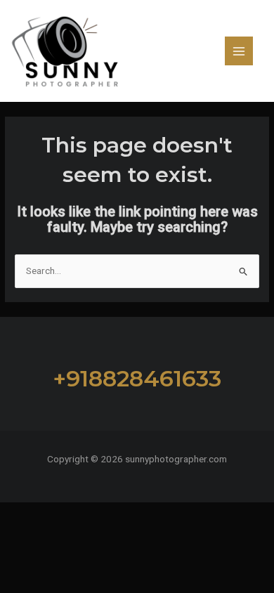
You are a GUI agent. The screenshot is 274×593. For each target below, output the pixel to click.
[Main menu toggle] (239, 51)
